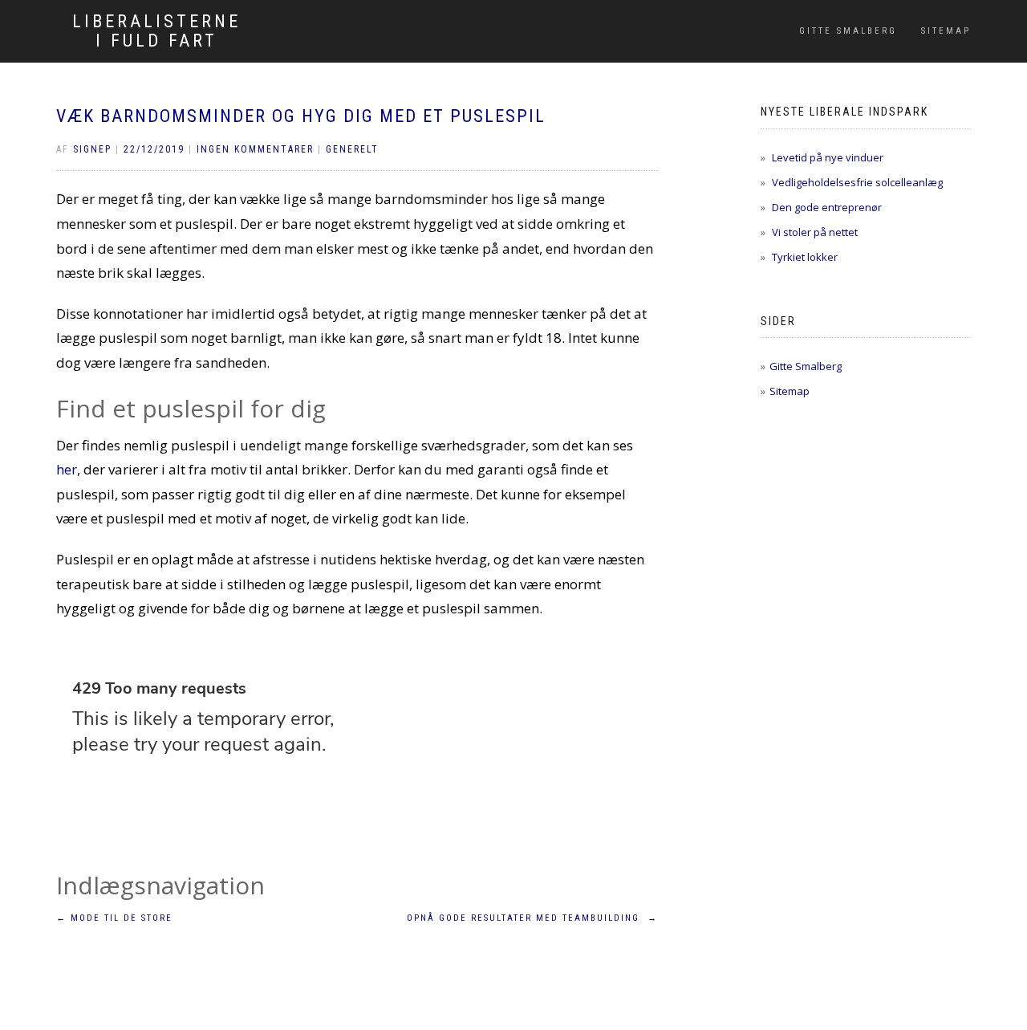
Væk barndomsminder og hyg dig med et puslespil (301, 116)
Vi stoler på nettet (815, 232)
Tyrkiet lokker (805, 257)
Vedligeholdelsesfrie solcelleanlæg (857, 182)
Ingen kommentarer (255, 149)
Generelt (352, 149)
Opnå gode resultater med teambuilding (532, 918)
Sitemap (946, 31)
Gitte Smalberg (848, 31)
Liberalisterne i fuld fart (156, 31)
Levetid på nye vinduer (827, 157)
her (66, 469)
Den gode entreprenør (827, 207)
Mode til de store (114, 918)
